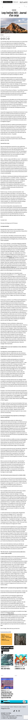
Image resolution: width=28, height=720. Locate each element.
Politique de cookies (17, 706)
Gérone (7, 666)
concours (14, 10)
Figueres (8, 690)
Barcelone (22, 666)
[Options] (1, 2)
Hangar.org (9, 256)
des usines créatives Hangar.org (8, 267)
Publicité (24, 706)
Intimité (11, 706)
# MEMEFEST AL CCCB (20, 669)
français (15, 2)
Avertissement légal (5, 706)
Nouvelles (3, 666)
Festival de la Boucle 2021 (6, 631)
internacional (7, 2)
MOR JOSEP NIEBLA (5, 669)
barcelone (3, 36)
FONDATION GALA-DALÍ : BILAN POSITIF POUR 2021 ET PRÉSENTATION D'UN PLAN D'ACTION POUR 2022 (7, 695)
